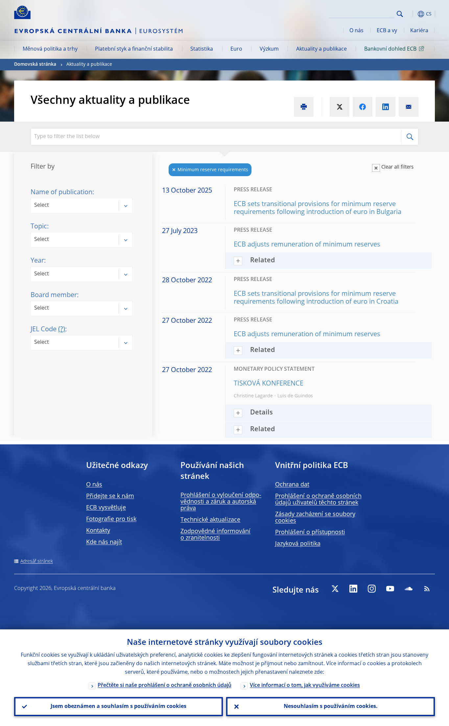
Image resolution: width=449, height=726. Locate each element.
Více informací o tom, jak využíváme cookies (305, 685)
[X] (335, 589)
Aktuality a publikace (321, 49)
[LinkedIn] (353, 589)
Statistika (201, 49)
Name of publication (61, 192)
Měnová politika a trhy (50, 49)
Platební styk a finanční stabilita (134, 49)
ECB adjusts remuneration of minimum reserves (307, 245)
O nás (356, 31)
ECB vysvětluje (106, 508)
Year (37, 261)
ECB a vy (387, 31)
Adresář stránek (36, 561)
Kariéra (419, 31)
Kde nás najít (104, 542)
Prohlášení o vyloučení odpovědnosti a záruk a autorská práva (220, 501)
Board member (54, 295)
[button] (412, 14)
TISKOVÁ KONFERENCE (268, 384)
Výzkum (269, 49)
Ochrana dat (292, 485)
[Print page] (304, 107)
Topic (39, 226)
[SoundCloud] (408, 589)
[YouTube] (390, 589)
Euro (236, 49)
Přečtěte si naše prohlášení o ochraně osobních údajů (164, 685)
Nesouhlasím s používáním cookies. (331, 706)
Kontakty (98, 531)
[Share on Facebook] (362, 107)
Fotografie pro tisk (111, 519)
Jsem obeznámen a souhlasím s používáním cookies (118, 706)
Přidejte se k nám (110, 496)
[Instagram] (372, 589)
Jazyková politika (297, 544)
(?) (61, 329)
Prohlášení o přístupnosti (310, 532)
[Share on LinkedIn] (385, 107)
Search (399, 14)
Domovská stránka (35, 64)
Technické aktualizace (210, 520)
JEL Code (48, 329)
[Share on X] (339, 107)
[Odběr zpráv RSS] (427, 589)
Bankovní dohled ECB (390, 49)
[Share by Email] (408, 107)
